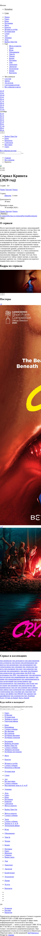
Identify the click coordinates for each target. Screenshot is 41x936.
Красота (8, 27)
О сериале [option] (4, 216)
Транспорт (13, 64)
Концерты (8, 140)
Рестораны (9, 23)
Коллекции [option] (32, 216)
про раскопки (13, 685)
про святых (4, 690)
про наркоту (30, 677)
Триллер (8, 211)
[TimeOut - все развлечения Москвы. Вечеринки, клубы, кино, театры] (5, 3)
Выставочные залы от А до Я (16, 785)
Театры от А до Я (11, 823)
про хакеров (28, 694)
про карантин (28, 669)
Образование (14, 52)
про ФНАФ (18, 694)
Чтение (12, 56)
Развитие (8, 801)
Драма (2, 211)
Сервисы (8, 855)
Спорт (7, 34)
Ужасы (15, 211)
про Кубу (28, 673)
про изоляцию (9, 669)
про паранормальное (13, 679)
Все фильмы (9, 731)
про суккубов (16, 692)
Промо (11, 71)
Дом (10, 62)
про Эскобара (29, 696)
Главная (8, 158)
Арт (6, 36)
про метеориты (35, 675)
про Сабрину (33, 687)
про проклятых (20, 683)
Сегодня (8, 79)
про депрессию (28, 667)
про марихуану (23, 675)
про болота (16, 663)
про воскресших (12, 665)
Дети (6, 40)
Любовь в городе (11, 719)
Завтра (7, 81)
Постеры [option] (25, 216)
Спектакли (9, 143)
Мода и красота (15, 46)
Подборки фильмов (12, 735)
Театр (11, 48)
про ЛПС (13, 675)
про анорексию (6, 661)
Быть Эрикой (24, 698)
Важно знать (9, 857)
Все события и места (13, 87)
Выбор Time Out (11, 42)
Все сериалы (9, 160)
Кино (7, 21)
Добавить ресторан (12, 750)
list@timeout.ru (33, 933)
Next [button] (2, 218)
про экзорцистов (17, 696)
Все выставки (10, 781)
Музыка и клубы (11, 29)
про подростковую (21, 681)
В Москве (8, 715)
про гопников (16, 667)
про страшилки (28, 690)
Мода (7, 25)
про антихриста (18, 661)
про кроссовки (18, 673)
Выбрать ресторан (12, 743)
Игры (11, 50)
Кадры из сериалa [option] (15, 216)
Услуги (7, 884)
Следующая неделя (12, 85)
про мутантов (5, 677)
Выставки (8, 145)
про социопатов (15, 690)
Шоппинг (8, 853)
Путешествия (10, 31)
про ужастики (27, 692)
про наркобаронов (18, 677)
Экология (13, 67)
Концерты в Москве (12, 767)
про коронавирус (13, 671)
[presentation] (1, 132)
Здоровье (8, 38)
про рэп (14, 687)
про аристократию (32, 661)
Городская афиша (11, 721)
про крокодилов (6, 673)
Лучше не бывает (11, 698)
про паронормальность (30, 679)
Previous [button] (4, 214)
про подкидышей (6, 681)
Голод (2, 698)
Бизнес (11, 58)
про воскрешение (26, 665)
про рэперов (22, 687)
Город (7, 19)
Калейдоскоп (10, 873)
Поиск (7, 17)
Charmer (11, 935)
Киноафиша (9, 727)
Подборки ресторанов (13, 752)
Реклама (8, 910)
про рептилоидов (25, 685)
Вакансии (8, 912)
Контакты (13, 73)
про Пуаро (30, 683)
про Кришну (33, 671)
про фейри (9, 694)
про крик (24, 671)
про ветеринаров (27, 663)
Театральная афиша (12, 826)
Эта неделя (9, 83)
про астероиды (6, 663)
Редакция (8, 908)
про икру (19, 669)
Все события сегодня (8, 151)
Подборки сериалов (12, 737)
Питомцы (13, 60)
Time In (12, 54)
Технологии (13, 69)
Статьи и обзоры (11, 729)
